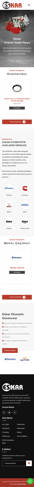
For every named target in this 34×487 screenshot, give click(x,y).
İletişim (19, 432)
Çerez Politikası (22, 436)
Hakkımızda (21, 424)
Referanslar (21, 428)
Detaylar (17, 108)
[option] (17, 41)
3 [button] (18, 69)
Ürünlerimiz (6, 428)
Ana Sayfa (5, 424)
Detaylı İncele (15, 61)
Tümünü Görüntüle (15, 122)
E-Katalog (5, 432)
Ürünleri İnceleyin (10, 350)
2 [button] (16, 69)
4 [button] (21, 69)
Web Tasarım (18, 484)
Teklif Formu (6, 436)
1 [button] (13, 69)
